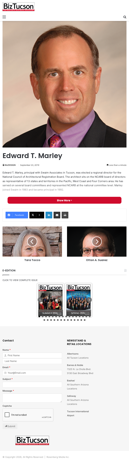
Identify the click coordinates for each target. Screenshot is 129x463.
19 (51, 320)
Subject (7, 379)
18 (48, 320)
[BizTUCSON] (18, 6)
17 (44, 320)
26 (74, 320)
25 (71, 320)
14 (83, 316)
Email (6, 367)
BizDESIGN (10, 165)
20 (54, 320)
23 (64, 320)
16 (90, 316)
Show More (64, 200)
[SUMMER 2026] (50, 300)
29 (84, 320)
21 (58, 320)
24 (68, 320)
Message (7, 390)
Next (89, 300)
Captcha (7, 405)
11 (73, 316)
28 (81, 320)
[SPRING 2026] (78, 300)
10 (69, 316)
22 (61, 320)
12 (76, 316)
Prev (40, 300)
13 (79, 316)
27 (78, 320)
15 (86, 316)
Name (6, 350)
